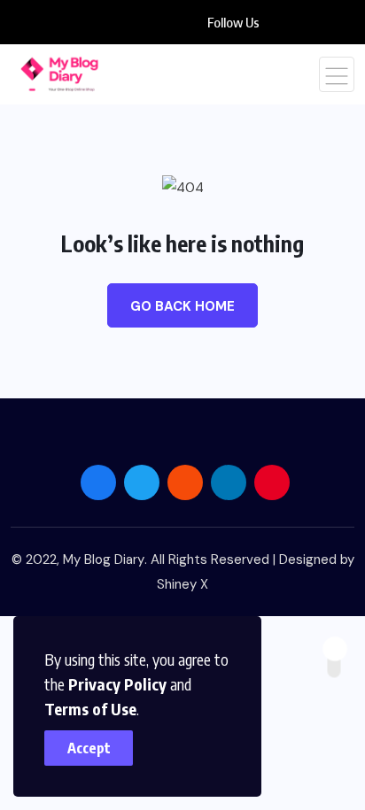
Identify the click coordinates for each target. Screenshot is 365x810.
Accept (89, 748)
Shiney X (182, 584)
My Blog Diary (103, 559)
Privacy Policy (117, 684)
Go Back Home (182, 306)
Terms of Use (90, 708)
